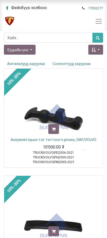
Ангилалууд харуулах (26, 63)
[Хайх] (97, 38)
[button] (95, 50)
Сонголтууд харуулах (72, 63)
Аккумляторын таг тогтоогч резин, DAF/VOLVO (53, 139)
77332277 (95, 8)
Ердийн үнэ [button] (18, 49)
